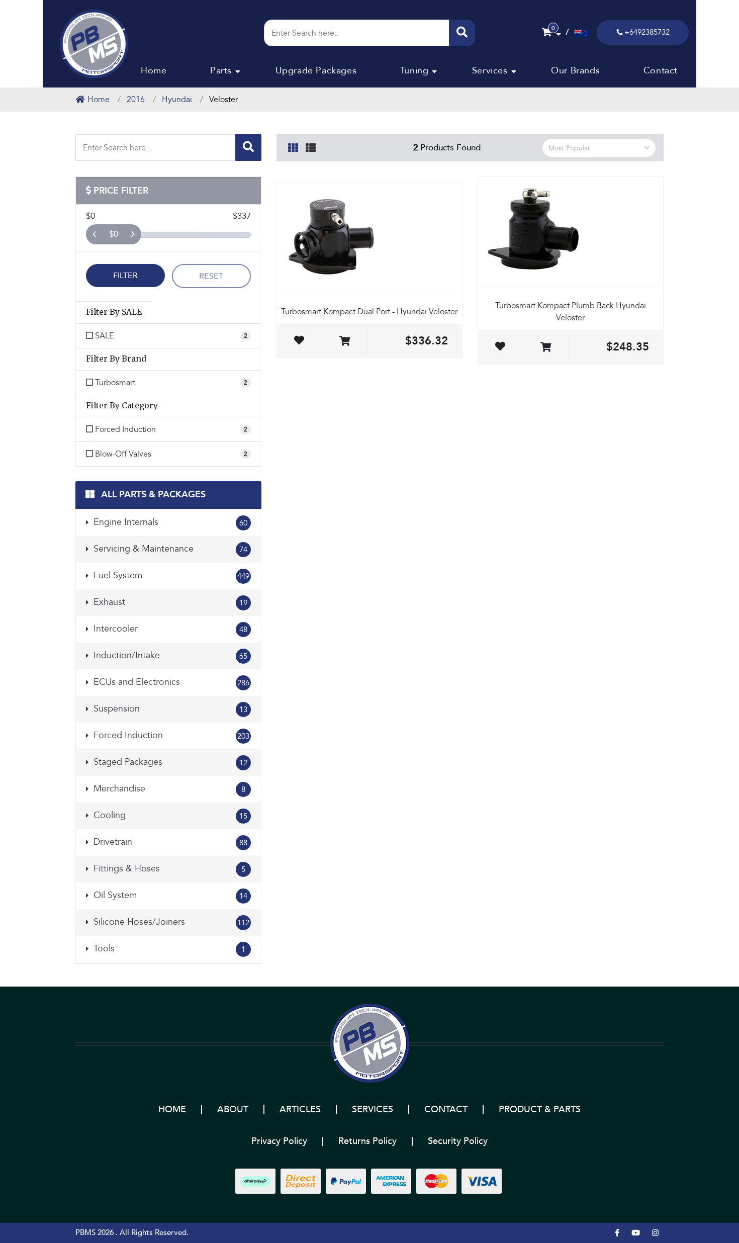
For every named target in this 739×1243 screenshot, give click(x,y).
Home (153, 70)
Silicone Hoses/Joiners (170, 922)
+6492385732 (647, 32)
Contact (660, 70)
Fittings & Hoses (168, 868)
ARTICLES (300, 1109)
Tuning (414, 70)
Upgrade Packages (316, 70)
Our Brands (575, 70)
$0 (113, 234)
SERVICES (372, 1109)
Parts (221, 70)
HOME (172, 1109)
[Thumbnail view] (293, 146)
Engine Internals (169, 522)
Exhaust (169, 602)
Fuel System (170, 575)
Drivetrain (169, 842)
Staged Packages (169, 762)
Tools (168, 948)
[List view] (311, 146)
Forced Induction (170, 735)
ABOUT (232, 1109)
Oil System (169, 895)
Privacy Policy (279, 1141)
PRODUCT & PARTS (540, 1109)
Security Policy (458, 1141)
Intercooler (169, 629)
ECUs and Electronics (170, 682)
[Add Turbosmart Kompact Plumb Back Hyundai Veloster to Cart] (545, 347)
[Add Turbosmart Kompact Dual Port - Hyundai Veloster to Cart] (344, 341)
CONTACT (446, 1109)
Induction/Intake (169, 655)
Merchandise (168, 788)
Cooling (169, 815)
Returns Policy (367, 1141)
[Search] (462, 33)
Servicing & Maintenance (169, 549)
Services (490, 70)
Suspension (169, 708)
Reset (211, 276)
